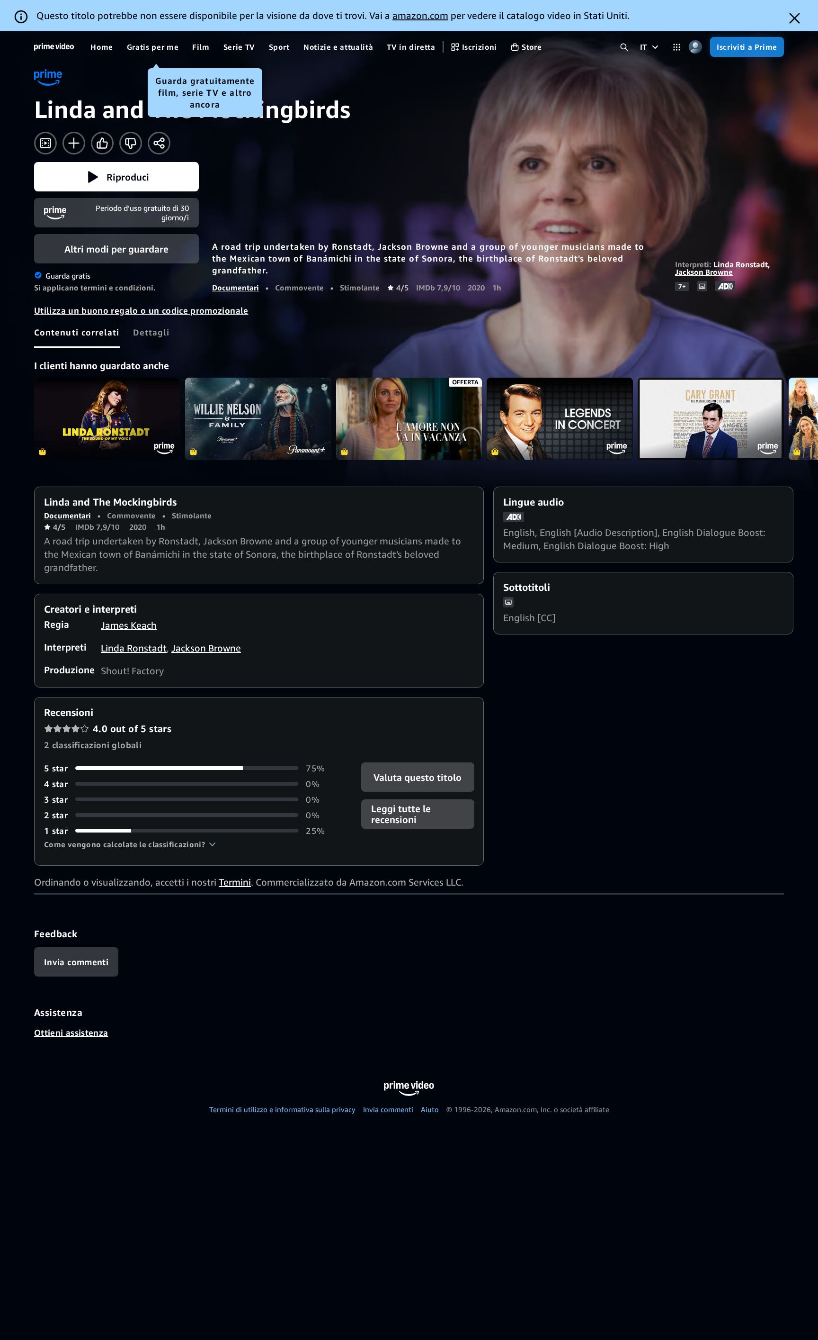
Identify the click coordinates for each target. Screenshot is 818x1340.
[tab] (77, 332)
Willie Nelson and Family (258, 419)
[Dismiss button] (794, 18)
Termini (235, 882)
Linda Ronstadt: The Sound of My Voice (107, 419)
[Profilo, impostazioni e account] (695, 47)
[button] (116, 176)
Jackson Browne (704, 272)
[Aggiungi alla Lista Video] (73, 143)
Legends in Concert (560, 419)
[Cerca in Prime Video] (624, 47)
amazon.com (420, 15)
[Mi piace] (102, 143)
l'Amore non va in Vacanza (409, 419)
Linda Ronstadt (740, 264)
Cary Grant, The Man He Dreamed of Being (711, 419)
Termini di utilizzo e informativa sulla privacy (282, 1109)
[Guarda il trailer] (45, 143)
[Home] (54, 47)
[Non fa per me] (130, 143)
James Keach (129, 625)
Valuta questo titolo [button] (417, 776)
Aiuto (430, 1109)
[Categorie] (676, 47)
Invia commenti (388, 1109)
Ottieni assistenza (71, 1032)
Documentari (235, 287)
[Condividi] (159, 143)
